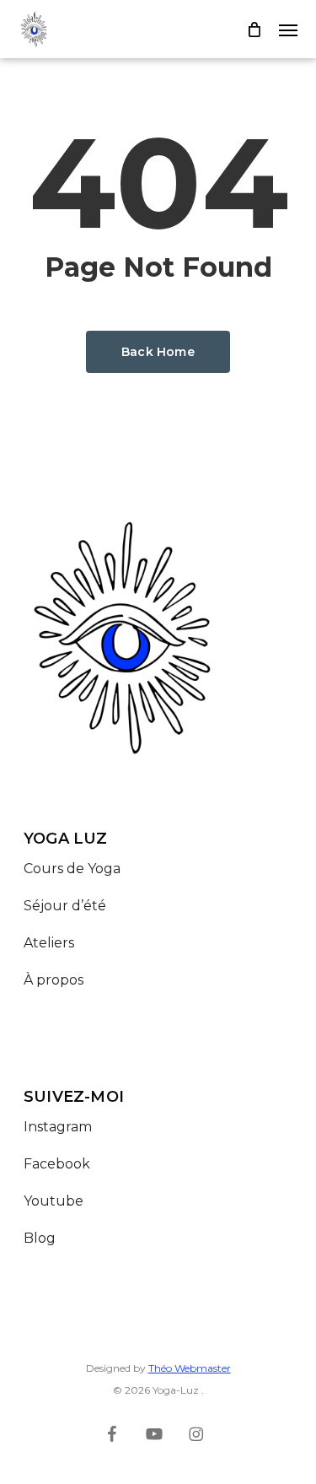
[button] (288, 29)
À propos (53, 980)
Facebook (57, 1164)
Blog (40, 1238)
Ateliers (49, 943)
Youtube (53, 1201)
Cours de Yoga (72, 869)
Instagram (58, 1127)
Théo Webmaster (189, 1368)
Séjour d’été (65, 906)
